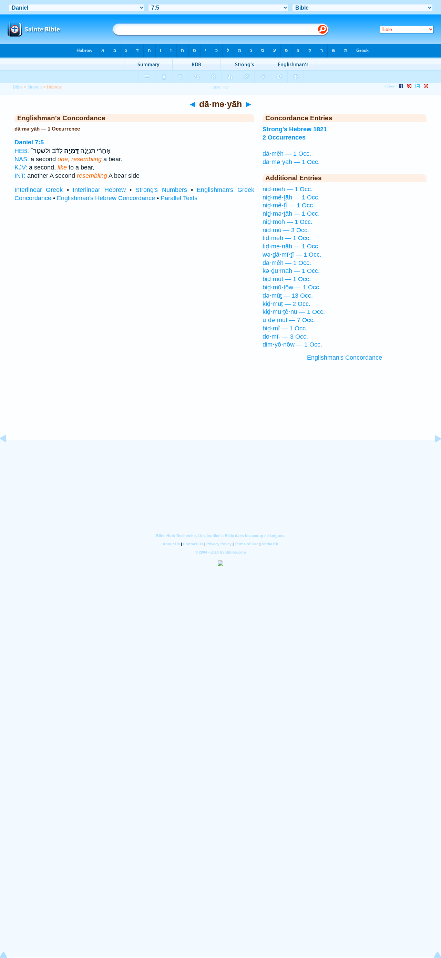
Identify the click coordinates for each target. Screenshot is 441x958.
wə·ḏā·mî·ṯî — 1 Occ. (292, 254)
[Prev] (8, 454)
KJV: (20, 167)
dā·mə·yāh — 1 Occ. (291, 161)
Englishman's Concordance (344, 357)
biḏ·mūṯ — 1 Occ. (287, 279)
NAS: (21, 159)
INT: (19, 175)
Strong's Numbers (161, 189)
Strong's (34, 87)
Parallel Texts (179, 198)
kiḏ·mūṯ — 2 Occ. (286, 303)
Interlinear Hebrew (99, 189)
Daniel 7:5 (29, 142)
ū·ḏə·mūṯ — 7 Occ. (289, 320)
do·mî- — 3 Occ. (285, 336)
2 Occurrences (284, 137)
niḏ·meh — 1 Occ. (287, 189)
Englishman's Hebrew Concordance (106, 198)
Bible (18, 87)
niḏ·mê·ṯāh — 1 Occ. (291, 197)
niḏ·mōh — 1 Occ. (287, 221)
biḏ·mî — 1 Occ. (285, 328)
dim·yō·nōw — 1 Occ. (292, 344)
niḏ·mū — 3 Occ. (286, 230)
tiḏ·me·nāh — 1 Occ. (291, 246)
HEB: (21, 150)
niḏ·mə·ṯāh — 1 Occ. (291, 213)
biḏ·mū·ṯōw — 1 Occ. (292, 287)
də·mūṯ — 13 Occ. (288, 295)
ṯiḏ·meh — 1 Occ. (287, 238)
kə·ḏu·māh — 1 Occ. (291, 270)
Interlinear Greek (38, 189)
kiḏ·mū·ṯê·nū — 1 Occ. (294, 311)
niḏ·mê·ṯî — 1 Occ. (289, 205)
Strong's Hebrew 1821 (295, 129)
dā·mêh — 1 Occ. (287, 153)
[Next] (432, 454)
